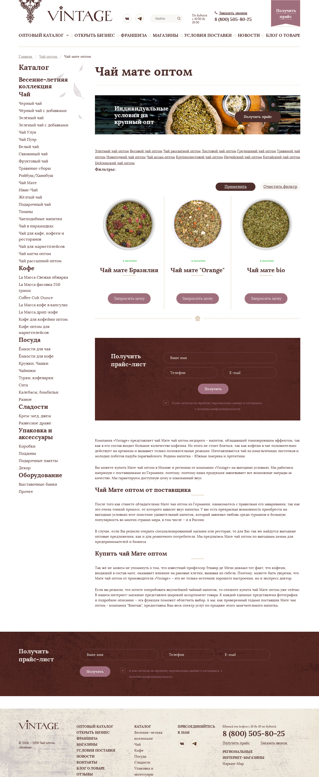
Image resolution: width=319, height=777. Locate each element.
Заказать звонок (233, 13)
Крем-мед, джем (35, 416)
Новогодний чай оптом (126, 157)
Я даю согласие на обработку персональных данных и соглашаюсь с (217, 406)
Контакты (87, 762)
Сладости (33, 407)
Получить (213, 389)
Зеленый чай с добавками (43, 125)
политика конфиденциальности (218, 409)
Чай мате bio (266, 270)
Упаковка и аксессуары (36, 433)
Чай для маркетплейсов (42, 246)
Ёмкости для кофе (36, 356)
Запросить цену (129, 298)
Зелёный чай (31, 117)
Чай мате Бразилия (129, 270)
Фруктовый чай (33, 161)
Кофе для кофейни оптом (43, 319)
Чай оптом (48, 56)
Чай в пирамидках (36, 226)
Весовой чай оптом (146, 151)
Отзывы (85, 774)
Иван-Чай (28, 190)
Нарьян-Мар (233, 763)
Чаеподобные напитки (40, 218)
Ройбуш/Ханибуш (36, 175)
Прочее (26, 491)
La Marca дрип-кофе (38, 312)
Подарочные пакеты (38, 460)
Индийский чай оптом (243, 157)
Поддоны (27, 453)
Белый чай (29, 146)
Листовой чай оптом (219, 151)
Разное (25, 399)
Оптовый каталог (41, 35)
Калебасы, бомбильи (38, 392)
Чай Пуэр (28, 139)
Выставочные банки (38, 484)
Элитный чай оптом (112, 151)
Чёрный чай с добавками (43, 110)
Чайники (27, 370)
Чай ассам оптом (161, 157)
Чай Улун (27, 132)
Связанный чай (33, 154)
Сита (23, 385)
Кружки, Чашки (33, 363)
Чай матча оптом (35, 253)
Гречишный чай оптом (256, 151)
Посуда (29, 340)
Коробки (27, 446)
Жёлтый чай (30, 197)
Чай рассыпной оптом (40, 261)
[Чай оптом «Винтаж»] (66, 11)
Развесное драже (35, 423)
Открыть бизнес (95, 35)
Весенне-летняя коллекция (43, 83)
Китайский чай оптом (281, 157)
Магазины (165, 35)
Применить (236, 186)
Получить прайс (258, 116)
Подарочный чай (35, 204)
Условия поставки (208, 35)
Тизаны (26, 211)
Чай (24, 94)
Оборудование (40, 475)
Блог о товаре (283, 35)
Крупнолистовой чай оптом (199, 157)
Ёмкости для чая (35, 349)
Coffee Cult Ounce (36, 297)
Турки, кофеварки (36, 377)
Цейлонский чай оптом (115, 163)
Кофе (26, 268)
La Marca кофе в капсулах (43, 305)
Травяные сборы (35, 168)
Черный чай (30, 103)
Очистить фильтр (280, 186)
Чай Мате (28, 182)
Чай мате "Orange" (197, 270)
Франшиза (134, 35)
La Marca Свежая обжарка (43, 277)
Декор (25, 468)
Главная (26, 56)
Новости (249, 35)
